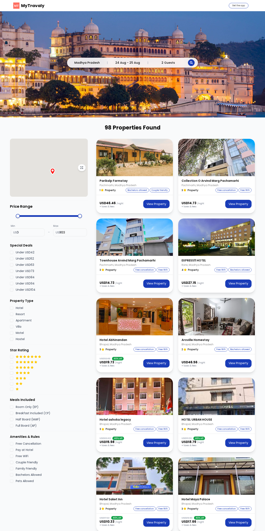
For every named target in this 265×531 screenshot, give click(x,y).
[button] (134, 157)
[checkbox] (11, 252)
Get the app (238, 5)
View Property (156, 204)
